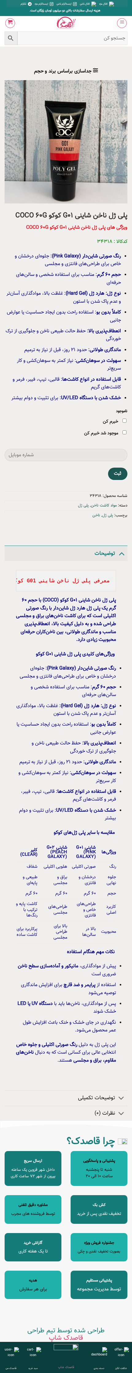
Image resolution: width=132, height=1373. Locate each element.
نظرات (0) (105, 1113)
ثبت (117, 473)
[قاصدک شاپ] (66, 23)
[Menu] (122, 23)
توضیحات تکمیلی (96, 1098)
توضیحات (105, 553)
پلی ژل (83, 505)
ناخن (96, 515)
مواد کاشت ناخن (104, 505)
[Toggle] (121, 553)
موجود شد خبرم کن (101, 433)
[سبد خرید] (10, 23)
